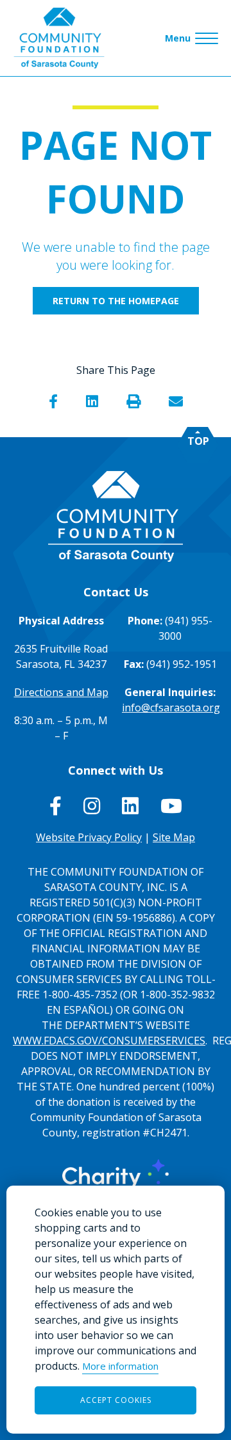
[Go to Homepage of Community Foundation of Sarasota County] (59, 38)
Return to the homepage (116, 301)
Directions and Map (61, 692)
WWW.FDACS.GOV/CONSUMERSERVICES (109, 1041)
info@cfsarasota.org (171, 708)
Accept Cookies (115, 1400)
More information (120, 1365)
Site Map (174, 837)
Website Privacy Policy (89, 837)
